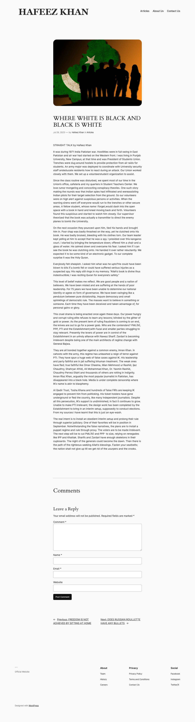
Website (58, 582)
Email (57, 568)
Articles (90, 132)
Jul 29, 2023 (59, 132)
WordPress (34, 705)
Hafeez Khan (78, 132)
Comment (59, 522)
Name (57, 555)
